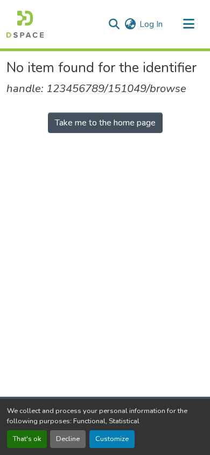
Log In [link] (151, 24)
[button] (25, 24)
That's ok (27, 439)
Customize (112, 439)
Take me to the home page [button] (105, 123)
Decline (68, 439)
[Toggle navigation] (188, 24)
